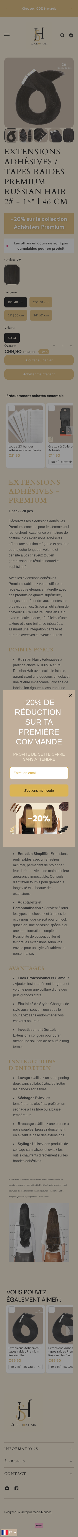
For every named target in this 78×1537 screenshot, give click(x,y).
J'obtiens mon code (39, 790)
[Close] (70, 695)
